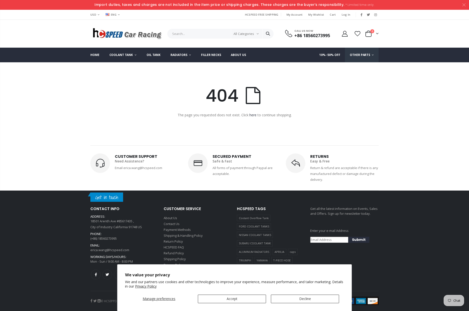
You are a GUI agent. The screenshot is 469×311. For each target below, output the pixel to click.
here (252, 115)
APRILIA (279, 252)
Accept (232, 298)
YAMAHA (262, 260)
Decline (305, 298)
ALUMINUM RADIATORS (254, 252)
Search (268, 34)
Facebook (96, 274)
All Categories (244, 34)
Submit (359, 239)
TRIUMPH (245, 260)
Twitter (107, 274)
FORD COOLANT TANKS (254, 226)
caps (293, 252)
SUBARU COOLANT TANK (255, 243)
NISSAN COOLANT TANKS (255, 235)
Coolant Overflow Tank (254, 218)
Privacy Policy (146, 286)
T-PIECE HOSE (282, 260)
